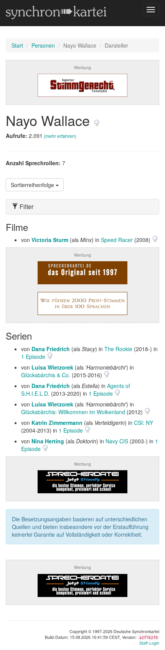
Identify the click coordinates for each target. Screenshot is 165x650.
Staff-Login (149, 643)
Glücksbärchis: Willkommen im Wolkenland (73, 412)
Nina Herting (47, 441)
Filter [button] (25, 206)
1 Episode (34, 356)
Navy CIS (117, 441)
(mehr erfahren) (60, 136)
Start (17, 45)
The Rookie (118, 349)
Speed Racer (117, 240)
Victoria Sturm (49, 240)
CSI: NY (143, 422)
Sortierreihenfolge (33, 185)
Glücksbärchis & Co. (45, 375)
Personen (43, 45)
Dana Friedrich (50, 349)
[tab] (82, 206)
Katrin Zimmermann (56, 422)
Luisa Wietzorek (52, 367)
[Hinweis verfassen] (97, 120)
